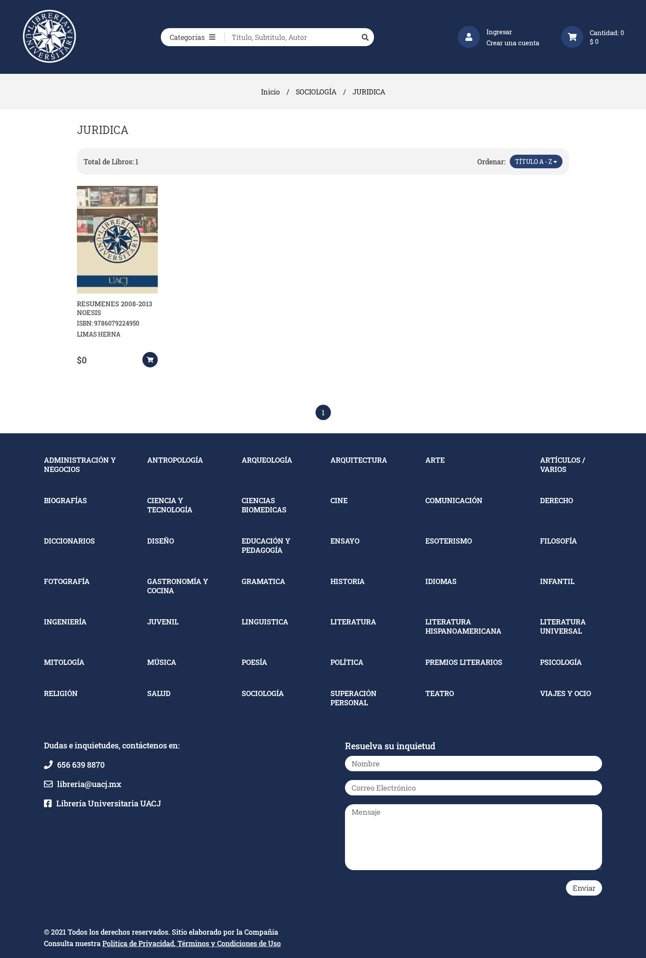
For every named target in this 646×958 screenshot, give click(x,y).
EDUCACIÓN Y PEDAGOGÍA (266, 545)
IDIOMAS (441, 581)
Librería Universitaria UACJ (108, 803)
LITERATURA (353, 621)
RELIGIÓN (61, 693)
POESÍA (254, 662)
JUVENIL (162, 621)
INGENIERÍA (65, 621)
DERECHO (556, 500)
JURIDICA (368, 91)
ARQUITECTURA (358, 459)
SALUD (159, 693)
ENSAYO (344, 540)
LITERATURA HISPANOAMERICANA (463, 626)
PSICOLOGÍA (561, 662)
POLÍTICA (346, 662)
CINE (339, 500)
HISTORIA (347, 581)
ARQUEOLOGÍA (267, 459)
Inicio (270, 91)
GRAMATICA (263, 581)
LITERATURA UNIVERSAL (563, 626)
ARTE (435, 459)
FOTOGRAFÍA (67, 581)
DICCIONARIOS (69, 540)
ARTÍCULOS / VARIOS (562, 464)
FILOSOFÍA (558, 540)
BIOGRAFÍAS (65, 500)
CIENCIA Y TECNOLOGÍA (169, 505)
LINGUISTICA (265, 621)
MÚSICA (161, 662)
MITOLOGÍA (64, 662)
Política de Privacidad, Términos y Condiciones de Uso (191, 943)
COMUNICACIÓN (454, 500)
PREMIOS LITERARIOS (463, 662)
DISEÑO (160, 540)
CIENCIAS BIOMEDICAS (264, 505)
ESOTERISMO (448, 540)
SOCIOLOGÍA (316, 91)
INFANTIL (557, 581)
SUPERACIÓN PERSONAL (353, 698)
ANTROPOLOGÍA (175, 459)
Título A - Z (534, 161)
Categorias (187, 37)
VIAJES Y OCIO (565, 693)
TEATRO (439, 693)
